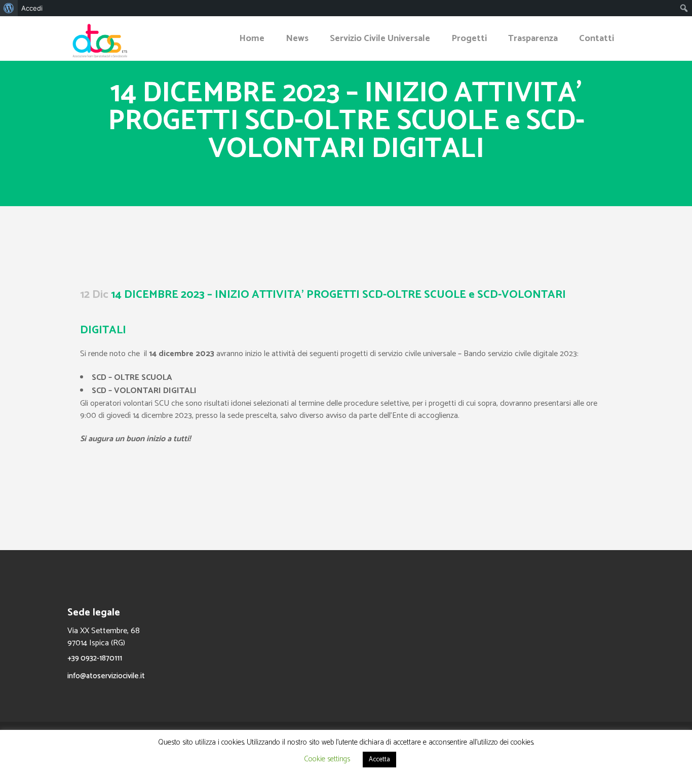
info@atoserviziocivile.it (106, 676)
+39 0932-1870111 (94, 658)
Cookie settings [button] (327, 759)
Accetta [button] (379, 759)
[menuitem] (9, 8)
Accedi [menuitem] (32, 8)
